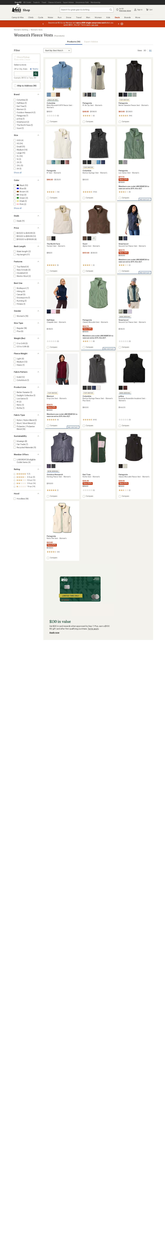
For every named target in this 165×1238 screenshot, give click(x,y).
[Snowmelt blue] (53, 162)
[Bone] (94, 238)
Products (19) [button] (73, 41)
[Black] (89, 95)
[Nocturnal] (103, 162)
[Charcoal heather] (85, 162)
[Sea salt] (94, 162)
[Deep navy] (125, 238)
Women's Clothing (21, 30)
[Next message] (118, 23)
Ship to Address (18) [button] (26, 85)
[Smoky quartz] (49, 466)
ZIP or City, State (20, 69)
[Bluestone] (49, 95)
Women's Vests (37, 30)
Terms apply (93, 629)
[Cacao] (125, 388)
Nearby (35, 69)
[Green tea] (121, 311)
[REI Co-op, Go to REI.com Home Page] (16, 10)
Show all (18, 172)
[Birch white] (134, 95)
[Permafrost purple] (125, 162)
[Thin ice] (130, 95)
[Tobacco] (58, 95)
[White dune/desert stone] (49, 238)
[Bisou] (53, 311)
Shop (26, 10)
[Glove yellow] (53, 95)
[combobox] (86, 9)
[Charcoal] (121, 238)
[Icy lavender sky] (130, 311)
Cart (151, 10)
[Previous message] (43, 23)
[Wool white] (85, 95)
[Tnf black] (53, 238)
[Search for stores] (35, 73)
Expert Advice (91, 41)
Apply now (54, 632)
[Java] (85, 238)
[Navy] (49, 311)
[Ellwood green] (121, 162)
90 (150, 50)
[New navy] (125, 95)
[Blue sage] (94, 95)
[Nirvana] (58, 311)
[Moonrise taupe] (67, 162)
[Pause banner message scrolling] (121, 23)
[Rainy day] (98, 162)
